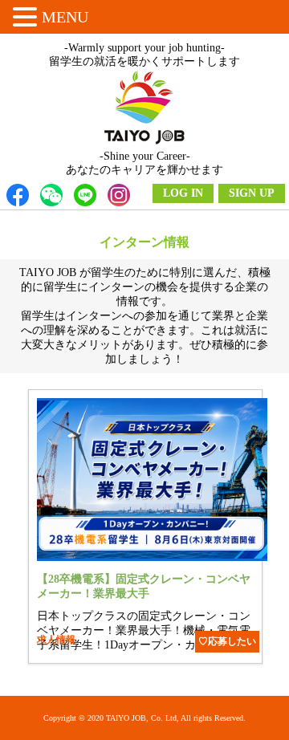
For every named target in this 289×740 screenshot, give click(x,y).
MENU (65, 17)
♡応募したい (227, 641)
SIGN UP (252, 193)
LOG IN (183, 193)
